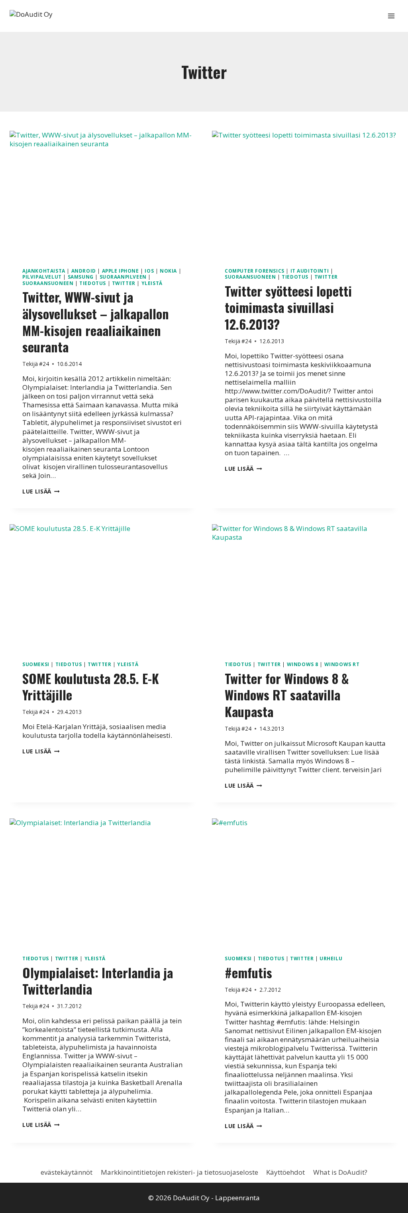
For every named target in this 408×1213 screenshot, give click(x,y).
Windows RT (342, 664)
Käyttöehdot (285, 1172)
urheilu (331, 958)
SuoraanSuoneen (47, 283)
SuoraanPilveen (123, 276)
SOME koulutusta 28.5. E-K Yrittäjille (90, 686)
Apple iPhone (120, 270)
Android (83, 270)
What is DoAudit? (340, 1172)
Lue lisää (41, 491)
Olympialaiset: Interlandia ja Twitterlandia (97, 981)
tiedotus (92, 283)
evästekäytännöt (66, 1172)
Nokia (168, 270)
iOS (149, 270)
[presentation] (103, 193)
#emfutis (248, 972)
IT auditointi (309, 270)
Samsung (81, 276)
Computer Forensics (254, 270)
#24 (44, 364)
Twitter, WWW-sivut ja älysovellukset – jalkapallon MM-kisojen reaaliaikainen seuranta (95, 321)
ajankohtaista (43, 270)
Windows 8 (302, 664)
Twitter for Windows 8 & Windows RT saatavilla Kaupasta (287, 695)
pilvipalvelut (42, 276)
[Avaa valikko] (391, 16)
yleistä (152, 283)
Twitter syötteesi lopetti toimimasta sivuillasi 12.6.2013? (288, 307)
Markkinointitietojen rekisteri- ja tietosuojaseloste (179, 1172)
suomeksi (35, 664)
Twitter (123, 283)
